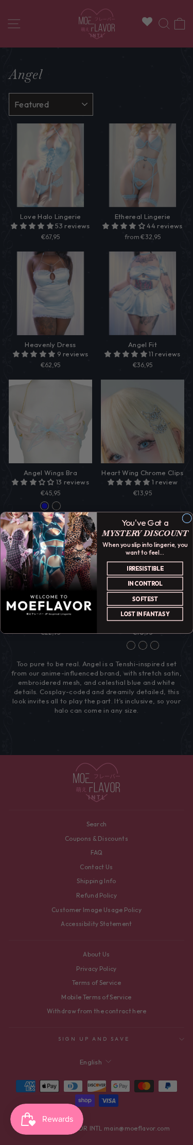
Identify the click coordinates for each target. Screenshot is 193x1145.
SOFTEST (144, 598)
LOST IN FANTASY (144, 613)
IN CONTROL (144, 583)
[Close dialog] (186, 518)
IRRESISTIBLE (145, 568)
